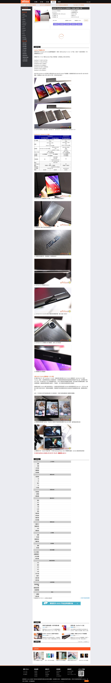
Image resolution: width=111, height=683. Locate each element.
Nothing (24, 37)
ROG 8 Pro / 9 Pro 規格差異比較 (84, 660)
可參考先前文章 (57, 75)
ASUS (24, 21)
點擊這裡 (33, 681)
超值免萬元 (25, 55)
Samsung (25, 16)
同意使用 (86, 680)
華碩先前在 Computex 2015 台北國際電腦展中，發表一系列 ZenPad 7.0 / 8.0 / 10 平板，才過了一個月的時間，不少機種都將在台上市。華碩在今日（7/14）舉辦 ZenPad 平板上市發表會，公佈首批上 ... (52, 630)
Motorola (24, 23)
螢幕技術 (52, 522)
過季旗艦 (24, 46)
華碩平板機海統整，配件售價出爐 (51, 625)
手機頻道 (35, 672)
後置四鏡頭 (25, 61)
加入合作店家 (47, 671)
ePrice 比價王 (25, 1)
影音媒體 (52, 550)
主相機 (52, 532)
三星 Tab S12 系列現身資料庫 (45, 5)
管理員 (72, 627)
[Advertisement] (62, 613)
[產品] (53, 1)
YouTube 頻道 (69, 672)
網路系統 (52, 474)
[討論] (47, 1)
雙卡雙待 (24, 50)
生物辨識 (52, 582)
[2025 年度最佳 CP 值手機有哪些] (39, 655)
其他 (52, 592)
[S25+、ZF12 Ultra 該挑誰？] (50, 655)
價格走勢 (79, 24)
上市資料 (52, 461)
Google (24, 30)
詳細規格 (56, 24)
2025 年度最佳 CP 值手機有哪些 (39, 660)
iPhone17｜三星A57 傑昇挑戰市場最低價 (28, 5)
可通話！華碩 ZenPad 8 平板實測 (79, 633)
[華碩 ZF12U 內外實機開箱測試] (61, 655)
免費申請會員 (58, 671)
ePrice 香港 (25, 672)
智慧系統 (52, 489)
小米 (24, 26)
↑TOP (93, 676)
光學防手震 (25, 59)
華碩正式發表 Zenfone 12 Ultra (73, 660)
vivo (23, 17)
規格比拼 (73, 24)
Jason (44, 627)
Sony (24, 33)
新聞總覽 (35, 671)
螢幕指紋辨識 (25, 57)
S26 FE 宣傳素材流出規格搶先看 (62, 5)
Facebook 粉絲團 (70, 671)
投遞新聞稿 (47, 674)
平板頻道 (35, 674)
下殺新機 (24, 48)
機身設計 (52, 498)
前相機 (52, 543)
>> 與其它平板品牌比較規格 (84, 597)
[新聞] (36, 1)
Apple (24, 14)
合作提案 (46, 676)
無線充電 (24, 53)
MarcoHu (44, 635)
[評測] (41, 1)
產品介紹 (37, 47)
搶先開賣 (24, 44)
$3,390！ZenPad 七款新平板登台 (51, 633)
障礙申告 (57, 672)
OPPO (24, 19)
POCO (24, 28)
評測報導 (62, 24)
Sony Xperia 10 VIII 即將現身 (79, 5)
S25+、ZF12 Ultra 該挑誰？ (50, 660)
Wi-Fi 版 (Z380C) (44, 138)
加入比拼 (86, 20)
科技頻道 (35, 676)
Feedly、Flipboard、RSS (71, 674)
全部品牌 (24, 39)
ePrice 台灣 (25, 671)
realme (24, 35)
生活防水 (24, 52)
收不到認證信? (58, 676)
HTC (24, 32)
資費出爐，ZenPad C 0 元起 (77, 625)
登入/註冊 (88, 1)
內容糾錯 (57, 674)
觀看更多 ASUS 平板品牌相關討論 (61, 603)
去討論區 (68, 24)
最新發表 (24, 43)
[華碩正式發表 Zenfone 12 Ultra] (73, 655)
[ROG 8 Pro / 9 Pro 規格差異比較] (84, 655)
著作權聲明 (25, 674)
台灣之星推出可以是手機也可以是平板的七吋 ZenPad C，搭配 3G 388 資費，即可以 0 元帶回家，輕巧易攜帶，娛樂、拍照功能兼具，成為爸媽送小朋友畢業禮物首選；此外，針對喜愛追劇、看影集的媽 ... (80, 630)
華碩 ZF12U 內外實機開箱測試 (61, 660)
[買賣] (59, 1)
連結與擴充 (52, 560)
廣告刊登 (46, 672)
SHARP (24, 24)
